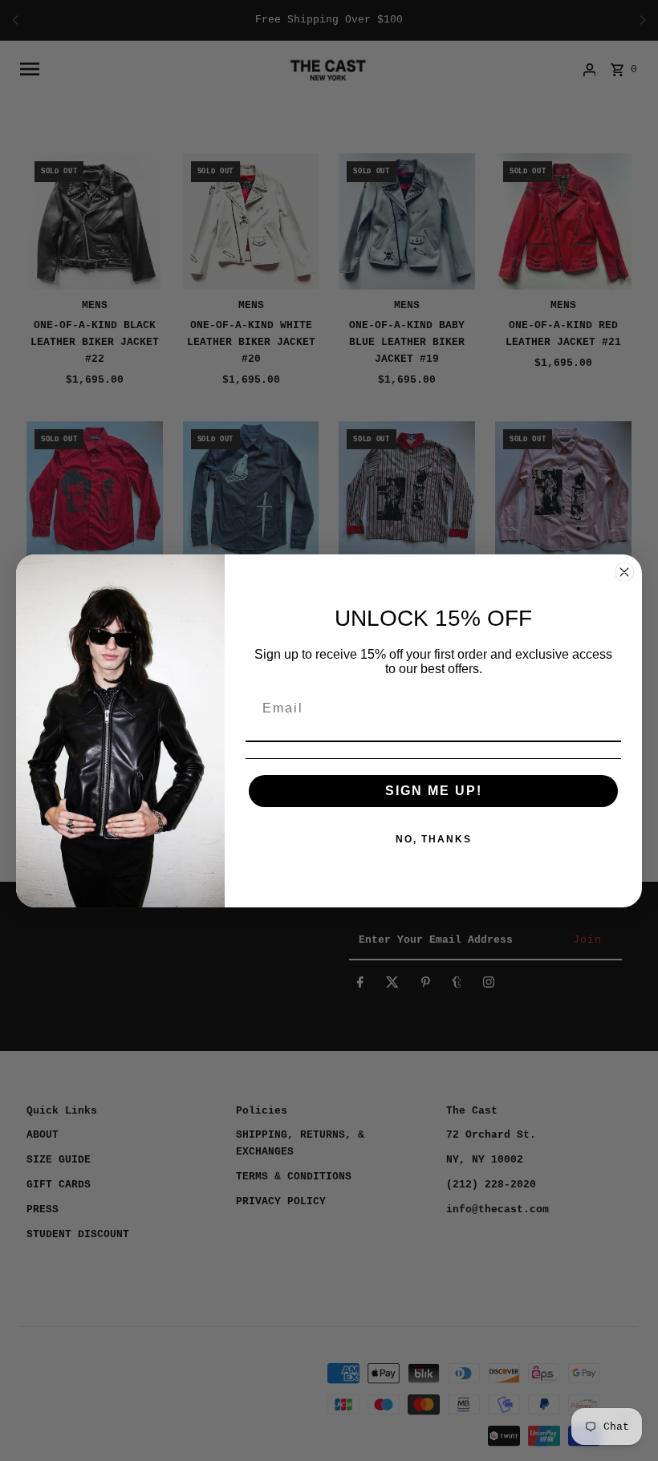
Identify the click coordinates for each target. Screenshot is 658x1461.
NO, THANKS (434, 839)
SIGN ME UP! (433, 790)
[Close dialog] (624, 572)
